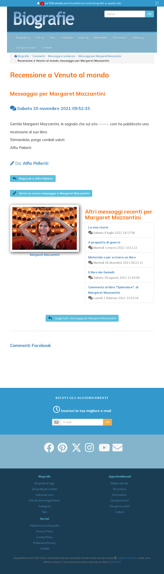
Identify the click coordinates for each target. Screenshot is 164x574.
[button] (33, 178)
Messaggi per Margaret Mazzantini (99, 56)
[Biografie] (47, 20)
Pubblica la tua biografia (44, 525)
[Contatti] (117, 450)
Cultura (119, 512)
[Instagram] (89, 450)
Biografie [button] (22, 37)
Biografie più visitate (44, 489)
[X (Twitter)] (76, 450)
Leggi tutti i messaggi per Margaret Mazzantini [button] (85, 318)
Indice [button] (82, 37)
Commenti (38, 56)
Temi (52, 37)
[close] (157, 3)
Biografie (23, 56)
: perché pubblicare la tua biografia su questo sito (81, 3)
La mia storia (98, 227)
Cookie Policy (45, 537)
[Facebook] (49, 450)
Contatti (47, 47)
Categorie (67, 37)
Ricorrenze (119, 37)
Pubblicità (116, 562)
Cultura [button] (136, 37)
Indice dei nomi (44, 494)
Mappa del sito (119, 483)
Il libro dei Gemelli (101, 272)
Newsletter (100, 37)
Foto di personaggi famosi (44, 500)
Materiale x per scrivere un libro (112, 257)
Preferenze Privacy (44, 542)
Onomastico (119, 494)
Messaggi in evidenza (61, 56)
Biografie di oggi (44, 483)
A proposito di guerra (104, 242)
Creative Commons (127, 558)
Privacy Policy (44, 531)
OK (149, 14)
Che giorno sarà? (26, 47)
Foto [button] (39, 37)
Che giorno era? (119, 500)
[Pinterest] (62, 450)
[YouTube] (104, 450)
